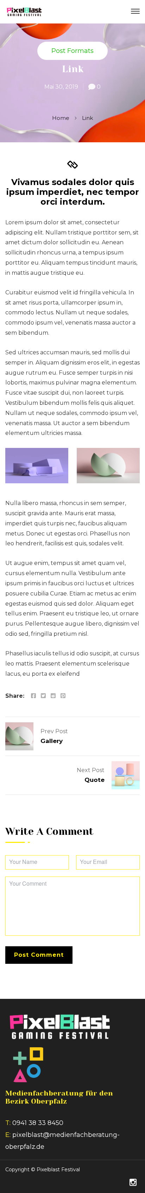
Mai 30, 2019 (61, 86)
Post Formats (72, 51)
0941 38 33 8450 (37, 1123)
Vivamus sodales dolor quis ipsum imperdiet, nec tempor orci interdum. (72, 192)
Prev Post (54, 731)
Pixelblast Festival (58, 1169)
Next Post (91, 770)
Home (60, 118)
